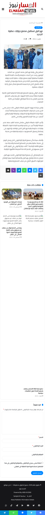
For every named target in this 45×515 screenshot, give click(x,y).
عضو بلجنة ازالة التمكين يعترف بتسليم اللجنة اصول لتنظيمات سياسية (33, 391)
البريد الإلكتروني (37, 445)
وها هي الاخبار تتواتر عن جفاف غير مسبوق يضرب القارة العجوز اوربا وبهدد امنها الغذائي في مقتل (12, 231)
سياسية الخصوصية (20, 496)
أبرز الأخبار (32, 22)
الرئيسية (38, 22)
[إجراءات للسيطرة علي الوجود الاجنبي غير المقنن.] (12, 194)
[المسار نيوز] (22, 9)
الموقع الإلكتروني (37, 454)
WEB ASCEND (26, 492)
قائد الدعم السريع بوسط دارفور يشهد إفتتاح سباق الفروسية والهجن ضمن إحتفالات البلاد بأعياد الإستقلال (33, 205)
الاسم (40, 437)
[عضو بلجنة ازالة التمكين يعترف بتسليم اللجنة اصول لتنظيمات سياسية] (33, 301)
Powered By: (18, 492)
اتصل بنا (29, 496)
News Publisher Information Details (22, 499)
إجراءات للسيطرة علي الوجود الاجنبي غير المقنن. (12, 203)
